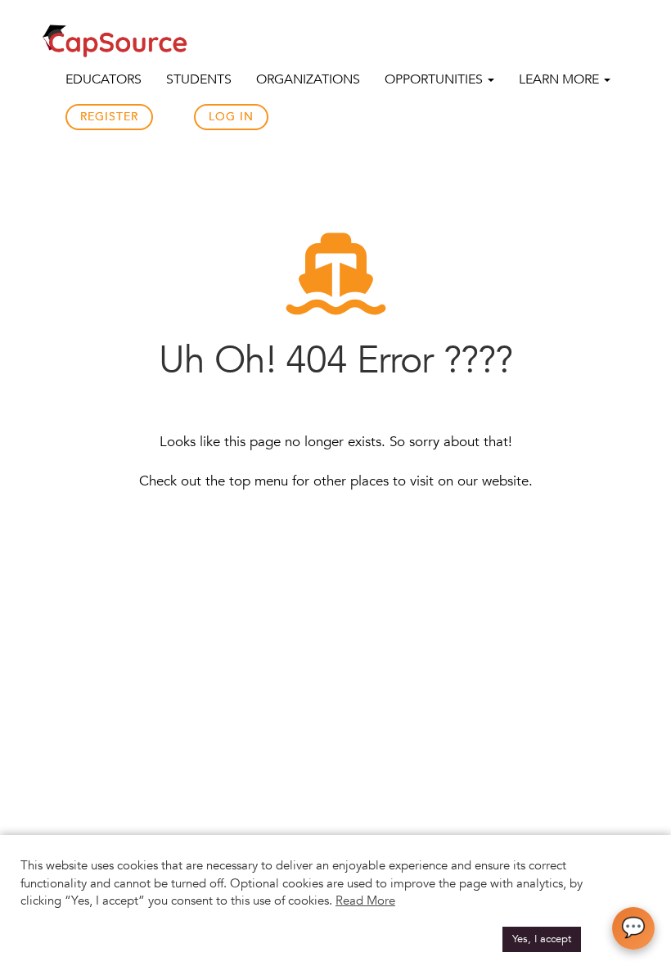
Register (109, 116)
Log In (231, 116)
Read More (365, 900)
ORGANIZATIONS (308, 79)
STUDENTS (199, 79)
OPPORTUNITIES (435, 79)
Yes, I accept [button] (541, 939)
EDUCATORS (103, 79)
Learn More (560, 79)
